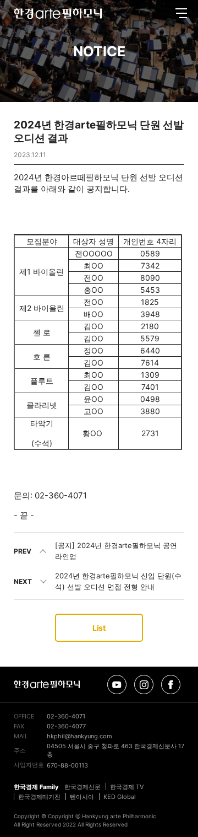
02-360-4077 (66, 726)
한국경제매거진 (39, 797)
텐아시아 (82, 797)
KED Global (119, 797)
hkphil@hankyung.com (79, 736)
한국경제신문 (82, 787)
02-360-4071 (66, 716)
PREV (22, 551)
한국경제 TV (127, 787)
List (99, 627)
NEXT (23, 581)
